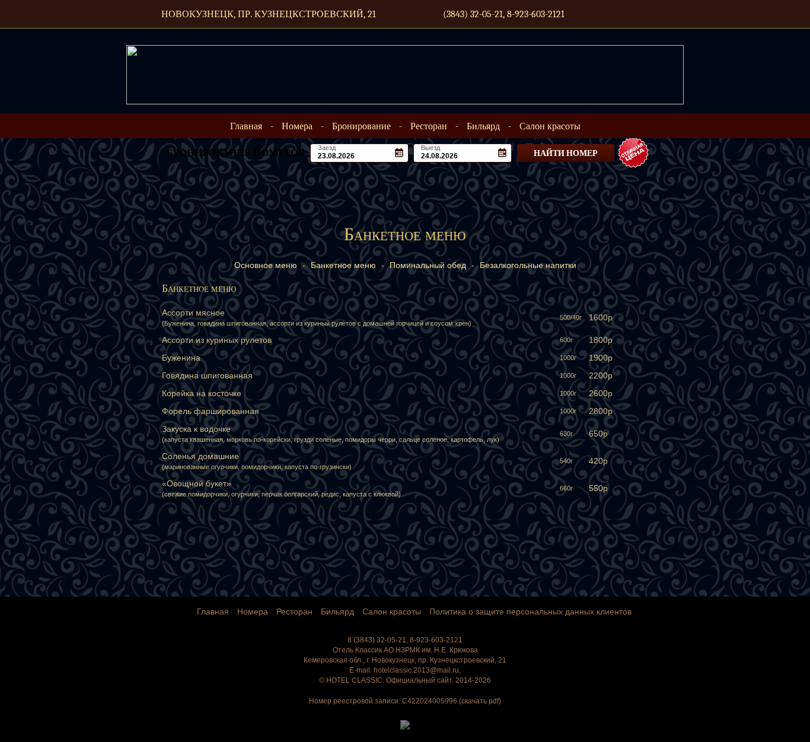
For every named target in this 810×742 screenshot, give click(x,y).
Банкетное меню (343, 265)
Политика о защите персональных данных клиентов (530, 611)
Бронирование (361, 126)
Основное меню (265, 265)
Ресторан (428, 126)
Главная (247, 126)
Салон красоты (550, 126)
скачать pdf (480, 701)
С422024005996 (429, 701)
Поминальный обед (428, 265)
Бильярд (483, 126)
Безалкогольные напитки (528, 265)
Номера (297, 126)
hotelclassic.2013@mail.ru (416, 670)
